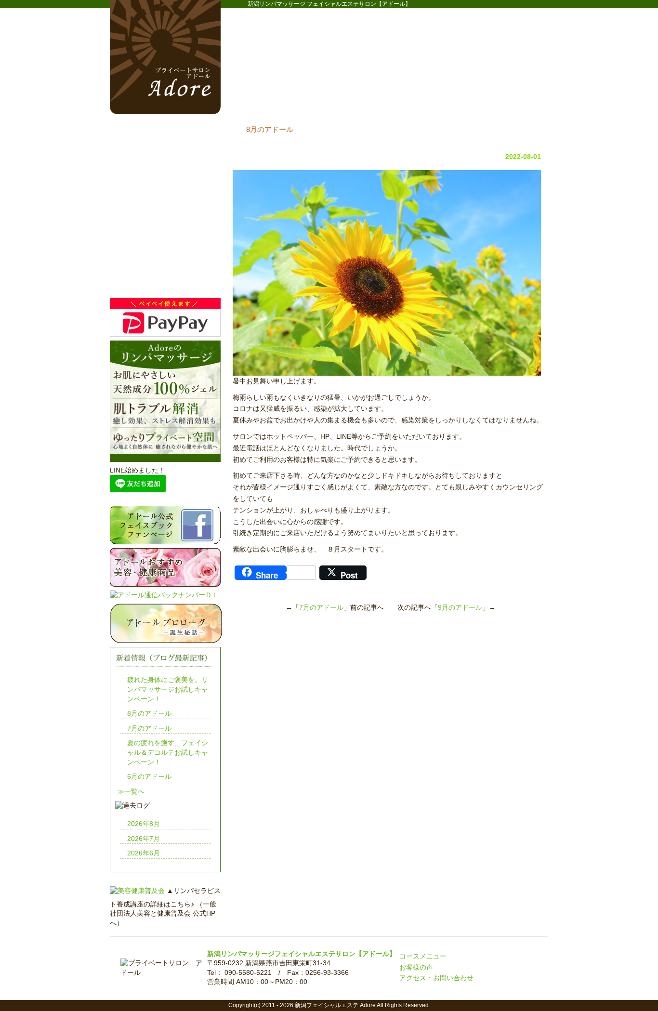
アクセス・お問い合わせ (436, 978)
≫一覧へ (131, 791)
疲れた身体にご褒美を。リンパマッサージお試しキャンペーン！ (167, 689)
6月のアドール (149, 776)
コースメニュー (343, 92)
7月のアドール (321, 607)
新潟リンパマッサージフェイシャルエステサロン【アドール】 (301, 954)
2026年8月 (143, 823)
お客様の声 (416, 967)
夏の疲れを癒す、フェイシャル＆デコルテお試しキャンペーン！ (167, 752)
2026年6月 (143, 853)
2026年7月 (143, 838)
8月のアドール (149, 713)
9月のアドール (460, 607)
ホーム (261, 92)
